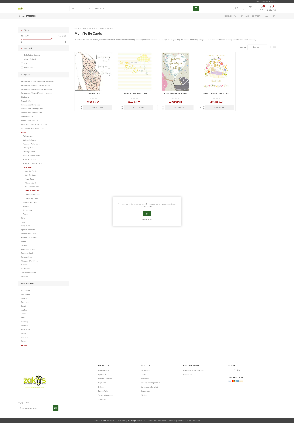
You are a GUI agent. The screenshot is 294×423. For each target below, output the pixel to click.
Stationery (25, 97)
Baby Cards (27, 167)
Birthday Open (28, 148)
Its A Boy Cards (31, 171)
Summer (24, 245)
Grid (270, 47)
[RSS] (238, 370)
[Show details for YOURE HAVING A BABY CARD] (175, 71)
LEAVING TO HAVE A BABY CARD (134, 93)
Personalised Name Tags (30, 105)
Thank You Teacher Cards (32, 163)
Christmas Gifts (27, 117)
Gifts (23, 218)
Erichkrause (25, 290)
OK (147, 214)
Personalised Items (28, 234)
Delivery (101, 387)
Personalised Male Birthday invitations (35, 85)
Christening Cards (31, 198)
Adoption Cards (31, 183)
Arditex (24, 310)
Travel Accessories (28, 273)
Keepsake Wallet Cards (31, 144)
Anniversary (27, 210)
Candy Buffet (26, 101)
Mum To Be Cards (32, 191)
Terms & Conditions (105, 395)
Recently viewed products (150, 383)
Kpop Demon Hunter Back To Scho (34, 124)
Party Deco (25, 302)
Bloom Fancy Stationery (30, 120)
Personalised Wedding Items (32, 109)
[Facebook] (230, 370)
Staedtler (24, 326)
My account (236, 10)
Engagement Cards (30, 202)
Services (24, 277)
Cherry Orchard (30, 59)
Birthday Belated (29, 152)
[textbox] (142, 8)
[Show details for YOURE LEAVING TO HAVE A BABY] (216, 71)
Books (23, 241)
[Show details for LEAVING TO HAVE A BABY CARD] (134, 71)
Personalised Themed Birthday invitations (36, 93)
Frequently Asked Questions (193, 370)
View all (24, 346)
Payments (102, 383)
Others (25, 214)
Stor (22, 318)
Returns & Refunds (105, 379)
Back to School (27, 253)
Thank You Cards (29, 159)
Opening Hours (103, 375)
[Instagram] (234, 370)
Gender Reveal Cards (32, 195)
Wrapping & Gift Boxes (29, 261)
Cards (23, 132)
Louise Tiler (28, 67)
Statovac (24, 298)
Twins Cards (29, 179)
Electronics (25, 269)
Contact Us (187, 375)
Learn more (147, 219)
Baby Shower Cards (32, 187)
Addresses (145, 379)
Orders (143, 375)
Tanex (23, 314)
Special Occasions (28, 230)
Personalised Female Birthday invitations (36, 89)
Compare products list (250, 10)
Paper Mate (25, 329)
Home (77, 28)
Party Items (25, 226)
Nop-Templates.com (135, 421)
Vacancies (102, 399)
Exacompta (25, 294)
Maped (23, 333)
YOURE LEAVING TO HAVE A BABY (216, 93)
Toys (23, 222)
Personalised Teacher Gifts (31, 113)
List (274, 47)
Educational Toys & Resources (32, 128)
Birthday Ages (28, 136)
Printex (23, 341)
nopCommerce (108, 421)
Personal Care (26, 257)
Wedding (26, 206)
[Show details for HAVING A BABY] (94, 71)
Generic (24, 265)
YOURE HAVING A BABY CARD (175, 93)
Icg (25, 63)
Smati (23, 306)
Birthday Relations (30, 140)
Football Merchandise (29, 238)
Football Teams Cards (31, 156)
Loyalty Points (103, 370)
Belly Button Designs (32, 55)
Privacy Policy (103, 391)
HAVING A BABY (94, 93)
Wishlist (144, 395)
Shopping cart (146, 391)
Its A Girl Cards (30, 175)
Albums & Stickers (28, 249)
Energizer (24, 337)
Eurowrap (24, 322)
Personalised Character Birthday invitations (37, 81)
